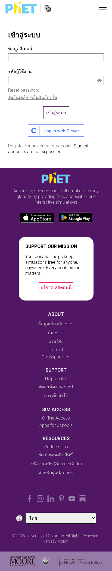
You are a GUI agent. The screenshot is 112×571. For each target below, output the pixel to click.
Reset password (23, 90)
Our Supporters (56, 356)
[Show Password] (100, 81)
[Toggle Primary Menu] (103, 8)
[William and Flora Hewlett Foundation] (79, 561)
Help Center (56, 378)
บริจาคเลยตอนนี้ (56, 287)
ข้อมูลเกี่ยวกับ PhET (56, 323)
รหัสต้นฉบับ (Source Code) (56, 463)
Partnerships (56, 446)
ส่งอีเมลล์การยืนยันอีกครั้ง (32, 97)
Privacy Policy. (56, 541)
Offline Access (56, 418)
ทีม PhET (56, 332)
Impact (56, 349)
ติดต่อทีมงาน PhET (56, 386)
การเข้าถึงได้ (56, 395)
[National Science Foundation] (46, 561)
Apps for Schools (56, 425)
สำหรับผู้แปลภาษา (56, 472)
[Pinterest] (61, 498)
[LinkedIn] (50, 498)
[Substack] (82, 498)
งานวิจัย (56, 341)
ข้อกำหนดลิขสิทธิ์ (56, 454)
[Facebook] (29, 498)
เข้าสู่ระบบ (56, 112)
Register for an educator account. (40, 145)
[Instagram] (40, 498)
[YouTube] (72, 498)
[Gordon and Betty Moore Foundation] (22, 561)
